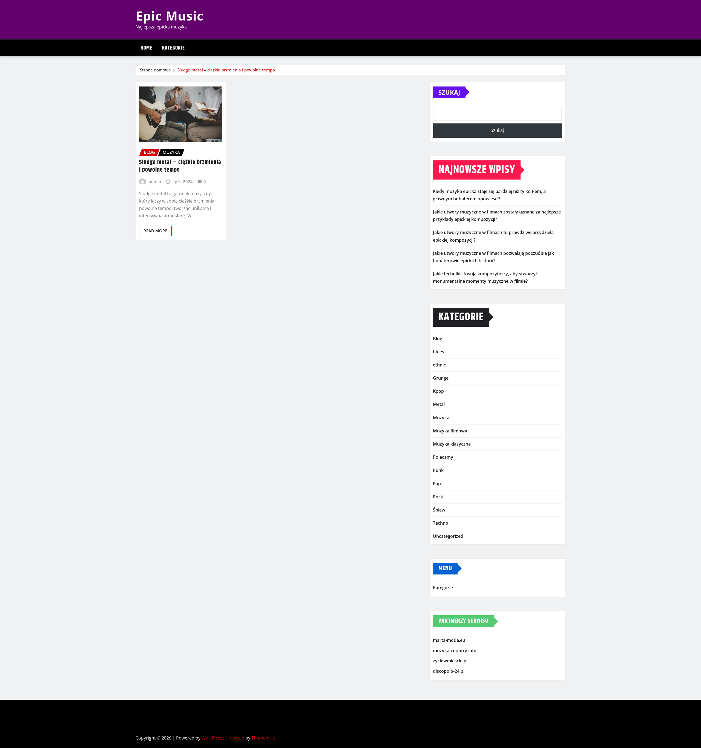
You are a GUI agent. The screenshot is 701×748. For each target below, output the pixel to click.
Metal (439, 404)
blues (438, 352)
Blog (437, 339)
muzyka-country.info (454, 651)
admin (155, 181)
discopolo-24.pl (448, 671)
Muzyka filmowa (450, 431)
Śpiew (439, 510)
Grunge (441, 378)
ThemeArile (263, 738)
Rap (437, 484)
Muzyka (441, 418)
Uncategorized (448, 536)
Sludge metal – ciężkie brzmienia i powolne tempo (226, 70)
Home (146, 48)
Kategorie (173, 48)
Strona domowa (155, 70)
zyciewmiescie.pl (450, 661)
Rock (438, 497)
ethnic (439, 365)
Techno (440, 523)
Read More (155, 230)
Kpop (438, 391)
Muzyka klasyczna (452, 444)
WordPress (213, 738)
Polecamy (443, 457)
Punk (438, 470)
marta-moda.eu (449, 640)
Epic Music (170, 15)
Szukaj (449, 92)
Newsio (236, 738)
